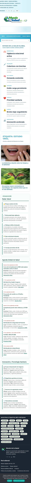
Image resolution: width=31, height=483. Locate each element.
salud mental (24, 423)
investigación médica (14, 423)
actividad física (19, 428)
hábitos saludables (6, 433)
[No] (29, 478)
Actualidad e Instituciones (14, 36)
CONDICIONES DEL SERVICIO (6, 7)
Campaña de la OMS (22, 327)
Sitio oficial (20, 287)
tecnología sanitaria (14, 431)
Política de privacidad (19, 480)
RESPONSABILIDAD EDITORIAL (7, 3)
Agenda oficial (18, 300)
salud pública (5, 420)
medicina (12, 420)
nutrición (25, 420)
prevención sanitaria (6, 442)
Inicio (3, 36)
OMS (22, 431)
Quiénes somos (4, 466)
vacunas (23, 425)
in (11, 10)
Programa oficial (7, 341)
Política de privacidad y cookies (8, 470)
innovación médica (18, 439)
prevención (4, 423)
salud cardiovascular (14, 436)
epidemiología (16, 433)
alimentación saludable (7, 439)
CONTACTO (17, 3)
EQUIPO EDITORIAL (13, 1)
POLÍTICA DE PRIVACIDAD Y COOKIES (8, 5)
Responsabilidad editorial (7, 468)
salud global (4, 431)
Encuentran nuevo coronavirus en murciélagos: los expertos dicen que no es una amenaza (15, 187)
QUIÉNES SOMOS (4, 1)
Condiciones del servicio (23, 470)
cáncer (17, 425)
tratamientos (4, 436)
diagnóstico (23, 433)
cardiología (10, 425)
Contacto (17, 468)
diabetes (4, 425)
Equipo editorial (13, 466)
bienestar (19, 420)
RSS (17, 10)
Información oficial (7, 275)
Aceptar (10, 480)
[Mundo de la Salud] (15, 20)
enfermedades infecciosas (7, 428)
